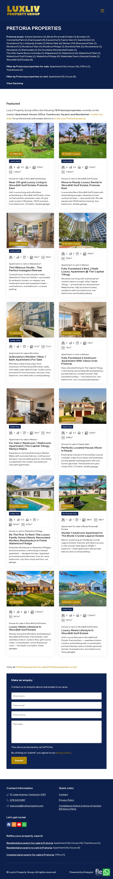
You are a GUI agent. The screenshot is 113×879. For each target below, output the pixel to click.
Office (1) (85, 66)
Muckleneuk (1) (93, 46)
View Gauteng (14, 83)
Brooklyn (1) (83, 36)
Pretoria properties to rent (32, 76)
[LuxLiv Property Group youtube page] (19, 824)
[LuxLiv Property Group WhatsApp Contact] (106, 872)
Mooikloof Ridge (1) (53, 46)
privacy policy (63, 752)
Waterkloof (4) (70, 53)
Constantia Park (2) (16, 39)
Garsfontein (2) (86, 39)
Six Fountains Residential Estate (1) (57, 49)
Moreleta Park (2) (74, 46)
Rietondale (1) (29, 49)
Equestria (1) (53, 39)
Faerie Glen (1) (69, 39)
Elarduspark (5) (36, 39)
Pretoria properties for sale (32, 66)
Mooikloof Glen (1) (32, 46)
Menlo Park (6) (54, 43)
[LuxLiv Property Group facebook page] (8, 824)
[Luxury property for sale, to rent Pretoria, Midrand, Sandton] (23, 10)
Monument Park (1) (86, 43)
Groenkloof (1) (14, 43)
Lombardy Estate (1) (34, 43)
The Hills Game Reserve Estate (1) (25, 53)
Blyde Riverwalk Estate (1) (61, 36)
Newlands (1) (13, 49)
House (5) (70, 76)
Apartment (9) (56, 76)
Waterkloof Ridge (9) (48, 56)
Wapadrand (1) (53, 53)
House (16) (73, 66)
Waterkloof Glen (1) (89, 53)
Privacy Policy (66, 800)
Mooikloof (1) (13, 46)
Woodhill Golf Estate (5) (19, 59)
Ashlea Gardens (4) (35, 36)
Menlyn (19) (69, 43)
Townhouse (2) (14, 69)
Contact (63, 794)
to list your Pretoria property (69, 118)
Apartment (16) (58, 66)
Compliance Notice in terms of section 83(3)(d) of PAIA (80, 807)
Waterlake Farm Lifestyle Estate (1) (80, 56)
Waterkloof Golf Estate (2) (21, 56)
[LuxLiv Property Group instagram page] (14, 824)
